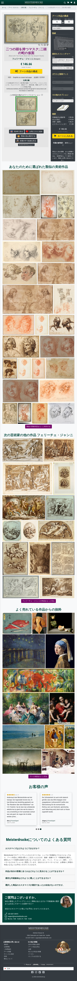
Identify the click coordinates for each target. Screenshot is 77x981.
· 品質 (29, 949)
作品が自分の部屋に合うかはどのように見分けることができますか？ (34, 871)
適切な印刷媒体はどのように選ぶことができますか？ (28, 878)
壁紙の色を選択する (27, 136)
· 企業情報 (6, 947)
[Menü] (2, 3)
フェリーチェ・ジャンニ (36, 7)
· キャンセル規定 (8, 954)
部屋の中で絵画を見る (27, 141)
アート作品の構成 (27, 71)
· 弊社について (7, 959)
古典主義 (23, 7)
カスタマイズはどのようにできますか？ (22, 848)
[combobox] (63, 28)
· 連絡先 (5, 944)
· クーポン (31, 954)
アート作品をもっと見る (38, 776)
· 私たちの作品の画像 (34, 951)
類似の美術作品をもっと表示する (38, 426)
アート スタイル (13, 7)
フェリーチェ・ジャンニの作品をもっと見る (38, 601)
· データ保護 (7, 951)
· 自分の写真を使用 (34, 944)
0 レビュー (30, 145)
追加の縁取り (56, 26)
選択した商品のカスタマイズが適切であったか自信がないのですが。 (34, 885)
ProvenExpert (15, 821)
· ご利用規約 (7, 949)
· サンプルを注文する (34, 956)
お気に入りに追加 (35, 131)
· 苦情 (5, 956)
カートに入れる (64, 136)
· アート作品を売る (34, 947)
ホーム (4, 7)
